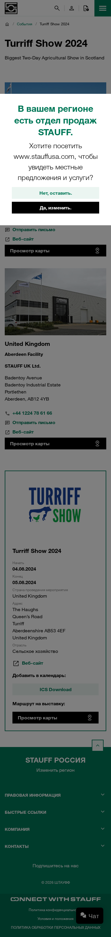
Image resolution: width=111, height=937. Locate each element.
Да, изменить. (55, 208)
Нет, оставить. (55, 193)
